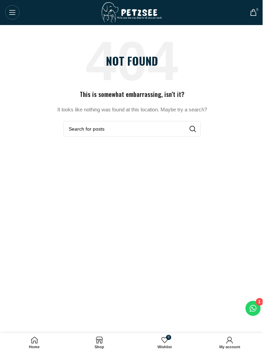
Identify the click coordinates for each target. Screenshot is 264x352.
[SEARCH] (193, 129)
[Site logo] (132, 12)
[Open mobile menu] (12, 12)
